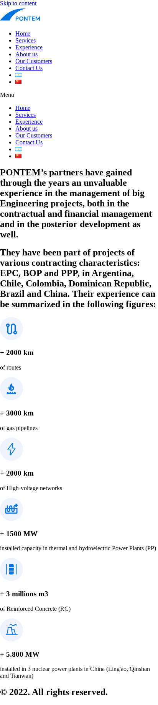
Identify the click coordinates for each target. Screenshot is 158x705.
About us (26, 54)
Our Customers (33, 61)
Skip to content (18, 3)
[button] (79, 95)
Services (25, 40)
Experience (29, 47)
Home (22, 33)
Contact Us (29, 68)
